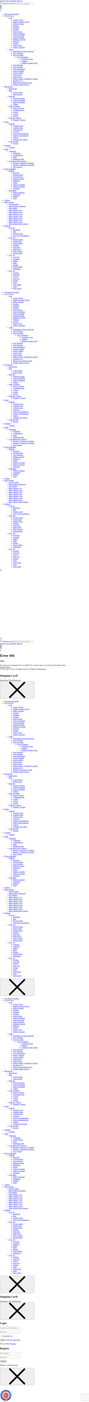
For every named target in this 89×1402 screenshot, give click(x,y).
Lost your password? (13, 1340)
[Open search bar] (1, 639)
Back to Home (5, 667)
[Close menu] (17, 690)
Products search (8, 3)
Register (13, 1344)
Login (15, 1365)
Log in (3, 1340)
